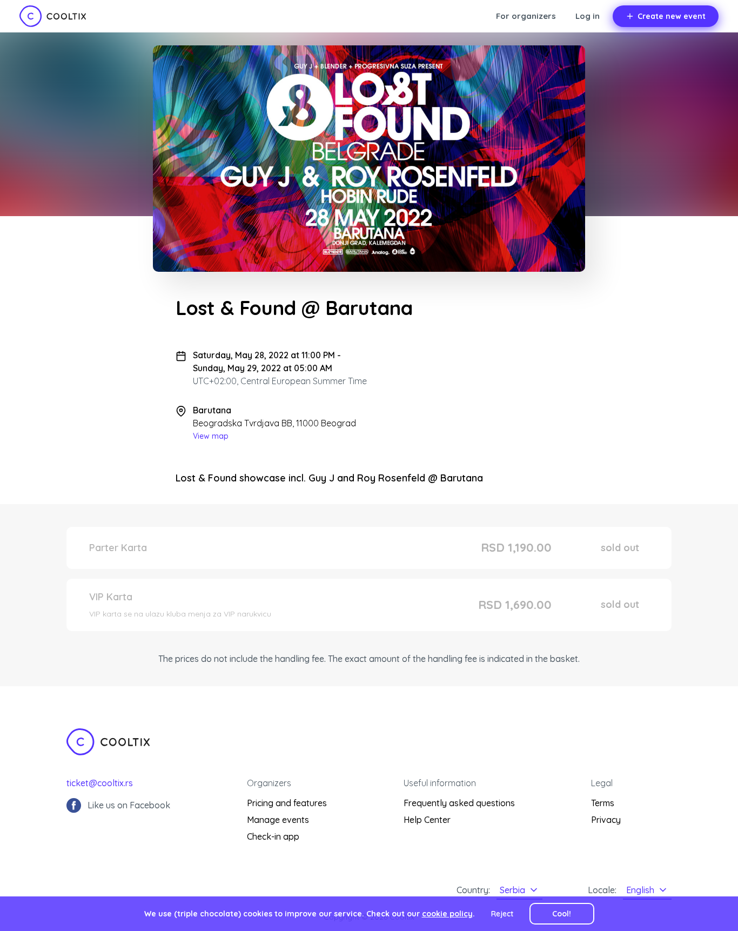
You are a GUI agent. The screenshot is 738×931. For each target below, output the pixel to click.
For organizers (526, 16)
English (640, 890)
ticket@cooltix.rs (99, 783)
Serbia (512, 890)
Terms (602, 803)
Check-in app (273, 836)
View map (211, 436)
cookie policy (447, 914)
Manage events (278, 819)
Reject (502, 914)
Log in (587, 16)
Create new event (672, 16)
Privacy (606, 819)
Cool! (561, 914)
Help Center (427, 819)
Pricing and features (287, 803)
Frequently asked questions (459, 803)
